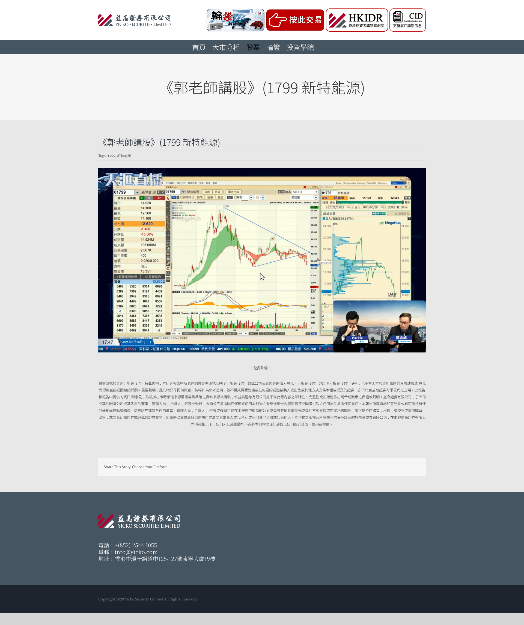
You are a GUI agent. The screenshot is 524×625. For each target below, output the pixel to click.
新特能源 (124, 155)
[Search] (323, 47)
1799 (111, 155)
